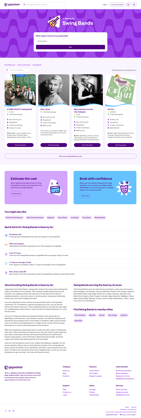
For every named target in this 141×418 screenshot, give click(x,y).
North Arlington (80, 315)
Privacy (133, 407)
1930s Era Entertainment (14, 217)
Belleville (92, 315)
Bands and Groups (24, 65)
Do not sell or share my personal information (121, 412)
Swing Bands (37, 65)
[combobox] (44, 4)
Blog (64, 373)
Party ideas (93, 373)
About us (66, 371)
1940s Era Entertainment (35, 217)
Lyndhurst (124, 315)
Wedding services (122, 395)
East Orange (112, 315)
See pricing (16, 193)
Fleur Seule (45, 109)
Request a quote (95, 376)
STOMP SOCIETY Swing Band (19, 109)
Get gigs (92, 389)
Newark (101, 315)
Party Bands (86, 217)
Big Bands (50, 217)
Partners (66, 376)
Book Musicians (10, 65)
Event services (121, 389)
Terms (127, 407)
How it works (94, 371)
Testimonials (94, 395)
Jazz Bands (75, 217)
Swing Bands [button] (78, 23)
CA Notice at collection (128, 409)
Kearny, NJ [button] (69, 18)
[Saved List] (128, 4)
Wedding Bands (100, 217)
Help (64, 389)
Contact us (67, 392)
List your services (117, 4)
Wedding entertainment (125, 379)
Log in (105, 4)
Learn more (85, 196)
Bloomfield (78, 320)
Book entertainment (123, 371)
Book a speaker (122, 373)
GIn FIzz (111, 109)
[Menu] (134, 4)
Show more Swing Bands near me (70, 156)
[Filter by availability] (19, 70)
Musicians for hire (123, 376)
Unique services (122, 392)
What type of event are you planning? (52, 36)
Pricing (92, 392)
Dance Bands (62, 217)
